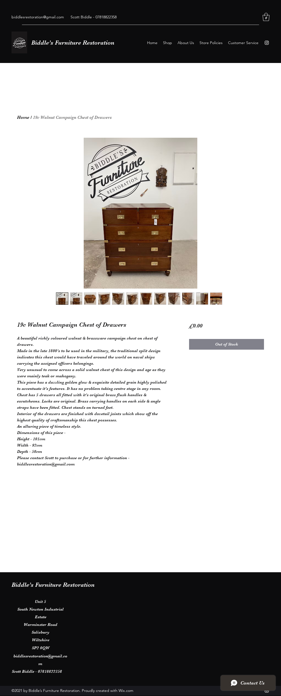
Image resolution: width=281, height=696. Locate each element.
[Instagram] (266, 42)
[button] (266, 17)
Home (23, 117)
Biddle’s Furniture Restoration (72, 42)
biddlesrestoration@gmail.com (38, 17)
